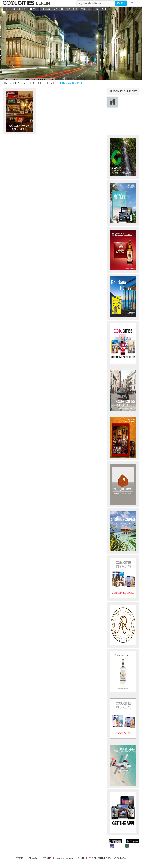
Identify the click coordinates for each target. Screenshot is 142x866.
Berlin (16, 83)
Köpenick (50, 83)
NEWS (33, 9)
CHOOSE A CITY (15, 9)
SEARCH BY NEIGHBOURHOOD (59, 9)
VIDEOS (85, 9)
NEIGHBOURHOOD (32, 83)
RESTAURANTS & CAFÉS (71, 83)
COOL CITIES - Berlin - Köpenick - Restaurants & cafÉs (19, 3)
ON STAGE (100, 9)
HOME (6, 83)
